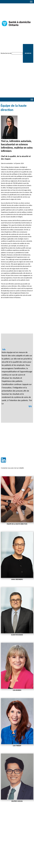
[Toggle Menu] (31, 1)
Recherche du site (6, 53)
